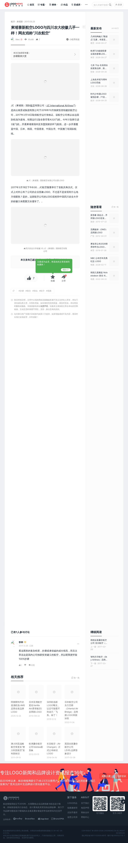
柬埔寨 (20, 21)
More (115, 28)
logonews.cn (109, 831)
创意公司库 (72, 817)
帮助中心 (85, 817)
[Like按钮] (28, 278)
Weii (17, 39)
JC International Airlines (60, 105)
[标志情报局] (14, 4)
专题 (42, 4)
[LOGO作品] (45, 819)
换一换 (115, 207)
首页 (32, 4)
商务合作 (85, 812)
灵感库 (77, 4)
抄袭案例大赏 (20, 56)
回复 (33, 665)
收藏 (53, 280)
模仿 (29, 290)
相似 (36, 290)
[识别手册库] (57, 819)
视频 (49, 290)
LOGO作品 (72, 803)
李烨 (21, 642)
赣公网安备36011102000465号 (94, 835)
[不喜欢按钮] (25, 665)
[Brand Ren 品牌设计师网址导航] (32, 819)
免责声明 (44, 306)
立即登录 (121, 776)
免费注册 (106, 776)
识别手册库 (72, 812)
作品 (65, 4)
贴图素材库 (72, 807)
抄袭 (22, 290)
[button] (63, 278)
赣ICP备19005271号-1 (116, 835)
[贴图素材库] (19, 819)
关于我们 (85, 803)
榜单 (54, 4)
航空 (13, 21)
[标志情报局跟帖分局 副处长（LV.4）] (25, 642)
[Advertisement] (45, 472)
